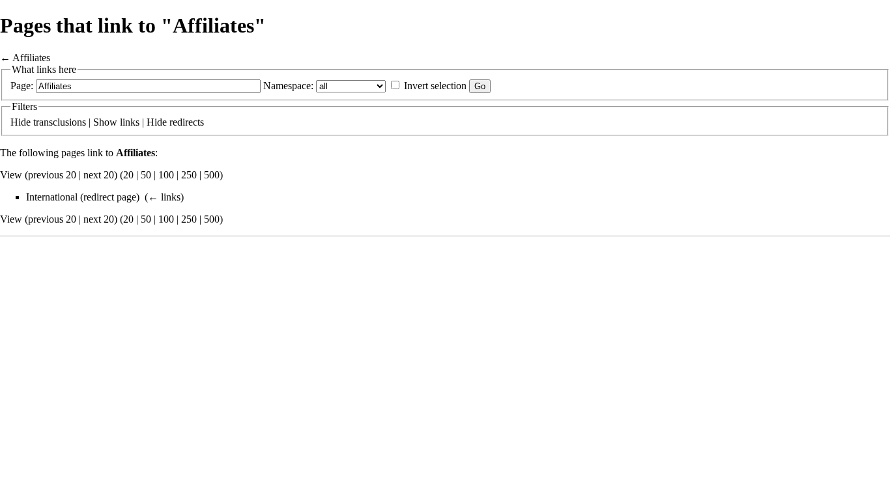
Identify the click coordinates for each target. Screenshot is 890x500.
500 (212, 174)
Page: (21, 85)
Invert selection (435, 85)
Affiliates (31, 57)
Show (105, 122)
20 (128, 174)
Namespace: (288, 85)
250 (189, 174)
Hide (20, 122)
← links (164, 196)
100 (166, 174)
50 (146, 174)
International (52, 196)
